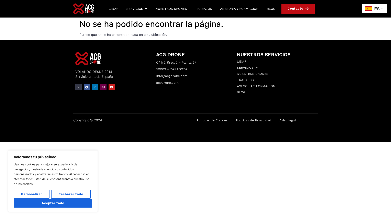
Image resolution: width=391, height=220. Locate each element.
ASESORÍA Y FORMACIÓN (239, 9)
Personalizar (31, 194)
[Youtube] (112, 87)
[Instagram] (103, 87)
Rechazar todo (70, 194)
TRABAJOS (203, 9)
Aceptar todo (53, 203)
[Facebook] (87, 87)
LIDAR (113, 9)
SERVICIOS (134, 9)
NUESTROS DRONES (171, 9)
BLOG (271, 9)
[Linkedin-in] (95, 87)
